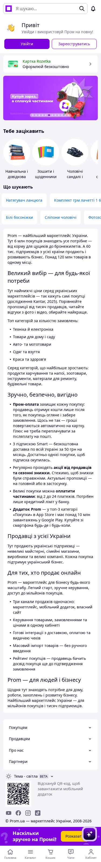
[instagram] (28, 813)
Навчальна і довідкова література (16, 177)
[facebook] (18, 813)
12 (68, 115)
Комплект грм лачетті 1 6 (77, 200)
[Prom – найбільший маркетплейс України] (9, 8)
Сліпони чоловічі (60, 217)
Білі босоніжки (19, 217)
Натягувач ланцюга (24, 200)
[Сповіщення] (93, 8)
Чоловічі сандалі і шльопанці (75, 177)
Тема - (26, 776)
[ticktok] (37, 813)
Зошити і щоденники (46, 174)
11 (65, 115)
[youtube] (8, 813)
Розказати (74, 836)
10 (62, 115)
